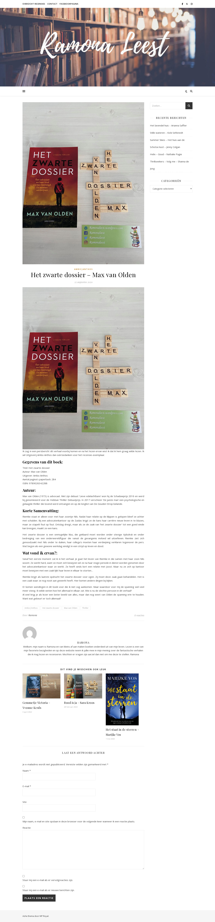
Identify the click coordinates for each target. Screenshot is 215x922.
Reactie (27, 827)
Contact (52, 4)
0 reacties (139, 615)
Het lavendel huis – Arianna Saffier (168, 125)
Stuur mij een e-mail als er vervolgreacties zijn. (48, 880)
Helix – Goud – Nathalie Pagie (166, 154)
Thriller (85, 608)
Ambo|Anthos (83, 269)
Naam (27, 770)
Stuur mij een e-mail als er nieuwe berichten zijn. (48, 890)
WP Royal (44, 916)
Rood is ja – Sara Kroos (79, 703)
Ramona (32, 615)
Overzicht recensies (34, 4)
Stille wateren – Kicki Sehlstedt (166, 132)
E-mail (27, 786)
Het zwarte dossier (50, 608)
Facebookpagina (69, 4)
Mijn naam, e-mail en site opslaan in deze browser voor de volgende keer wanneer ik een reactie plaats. (79, 821)
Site (25, 801)
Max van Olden (70, 608)
